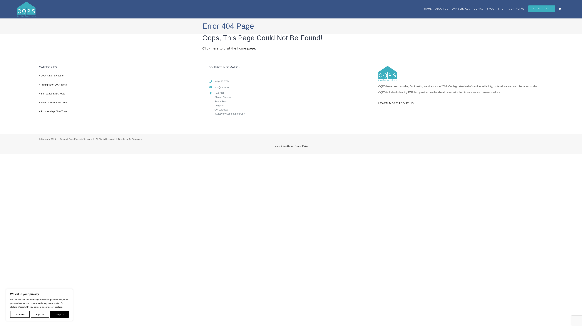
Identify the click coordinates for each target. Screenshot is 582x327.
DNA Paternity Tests (52, 75)
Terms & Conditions (283, 146)
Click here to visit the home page (228, 48)
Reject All (39, 314)
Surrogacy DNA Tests (53, 93)
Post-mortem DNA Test (54, 102)
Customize (20, 314)
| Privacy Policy (300, 146)
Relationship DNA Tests (54, 111)
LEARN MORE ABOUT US (396, 103)
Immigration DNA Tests (54, 84)
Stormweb (137, 139)
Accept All (59, 314)
